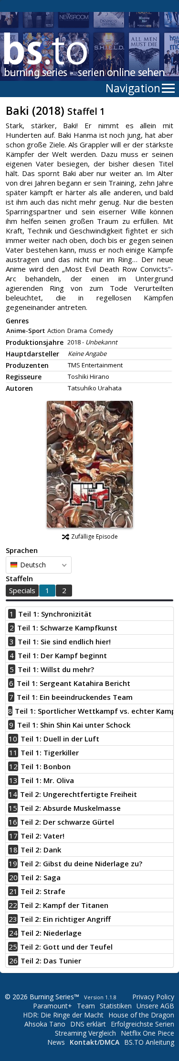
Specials (22, 590)
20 (13, 877)
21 (13, 891)
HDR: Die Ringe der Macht (63, 1014)
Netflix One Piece (147, 1033)
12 (13, 766)
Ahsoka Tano (44, 1023)
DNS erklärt (88, 1023)
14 (13, 794)
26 (13, 960)
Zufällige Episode (94, 536)
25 (13, 946)
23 (13, 919)
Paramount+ (52, 1005)
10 (13, 738)
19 (13, 863)
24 (13, 933)
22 (13, 905)
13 (13, 780)
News (56, 1042)
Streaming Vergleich (85, 1033)
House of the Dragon (141, 1014)
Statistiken (116, 1005)
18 (13, 849)
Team (86, 1005)
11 (13, 752)
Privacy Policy (153, 996)
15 (13, 808)
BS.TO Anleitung (149, 1042)
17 (13, 835)
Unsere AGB (155, 1005)
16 (13, 822)
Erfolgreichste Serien (142, 1023)
